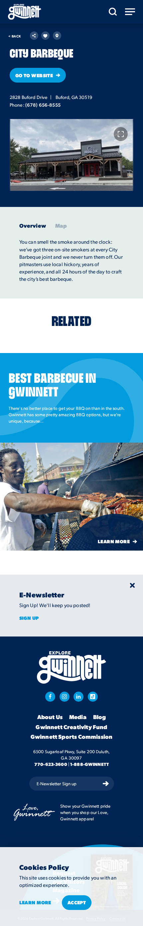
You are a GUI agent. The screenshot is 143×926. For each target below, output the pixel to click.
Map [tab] (61, 225)
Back (14, 36)
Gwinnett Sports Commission (71, 736)
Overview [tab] (32, 225)
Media (77, 717)
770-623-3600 (50, 764)
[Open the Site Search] (113, 12)
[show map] (57, 35)
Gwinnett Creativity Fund (71, 727)
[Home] (24, 12)
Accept (77, 902)
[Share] (34, 35)
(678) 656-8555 (43, 105)
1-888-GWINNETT (89, 764)
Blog (99, 717)
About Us (50, 717)
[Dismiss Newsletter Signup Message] (132, 585)
